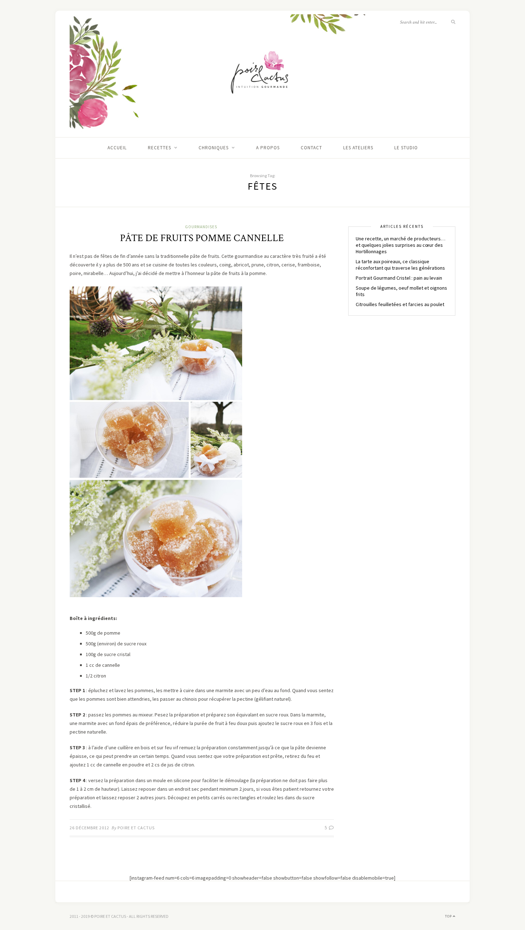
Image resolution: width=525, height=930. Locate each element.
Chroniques (214, 148)
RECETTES (159, 148)
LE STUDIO (406, 148)
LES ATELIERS (358, 148)
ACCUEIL (117, 148)
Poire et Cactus (136, 827)
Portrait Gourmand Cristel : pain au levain (399, 278)
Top (449, 916)
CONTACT (311, 148)
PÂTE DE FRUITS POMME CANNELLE (202, 238)
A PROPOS (268, 148)
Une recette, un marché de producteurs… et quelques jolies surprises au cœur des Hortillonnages (400, 245)
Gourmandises (201, 226)
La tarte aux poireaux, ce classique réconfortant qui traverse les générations (400, 264)
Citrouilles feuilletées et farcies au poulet (400, 304)
